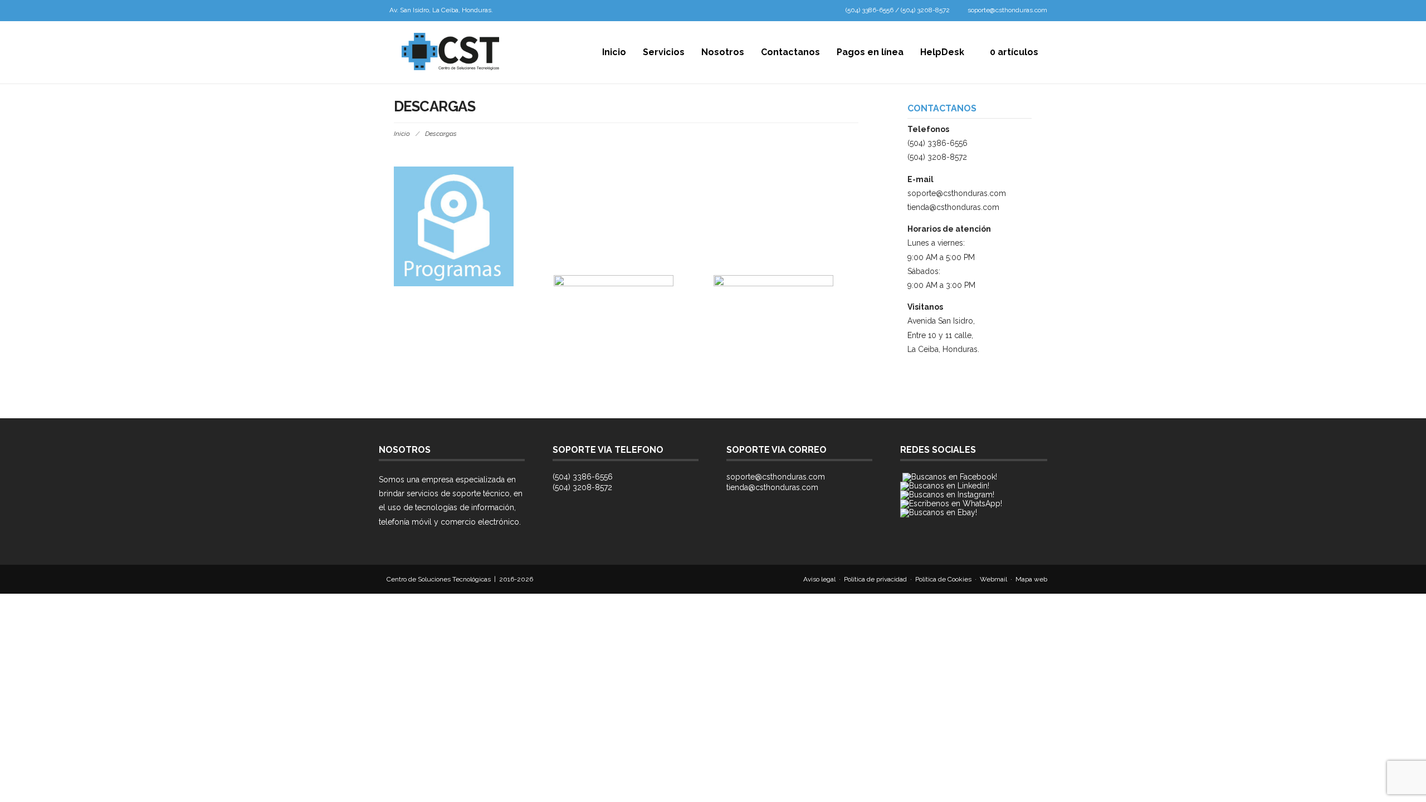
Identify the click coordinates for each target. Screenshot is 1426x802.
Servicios (664, 52)
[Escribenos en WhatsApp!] (951, 503)
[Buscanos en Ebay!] (938, 512)
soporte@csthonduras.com (1007, 10)
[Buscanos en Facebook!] (949, 476)
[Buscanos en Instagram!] (947, 494)
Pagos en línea (870, 52)
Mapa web (1031, 579)
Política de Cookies (943, 579)
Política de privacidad (875, 579)
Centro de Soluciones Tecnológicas (439, 579)
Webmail (993, 579)
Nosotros (722, 52)
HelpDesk (942, 52)
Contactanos (790, 52)
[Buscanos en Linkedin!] (944, 485)
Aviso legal (819, 579)
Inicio (614, 52)
